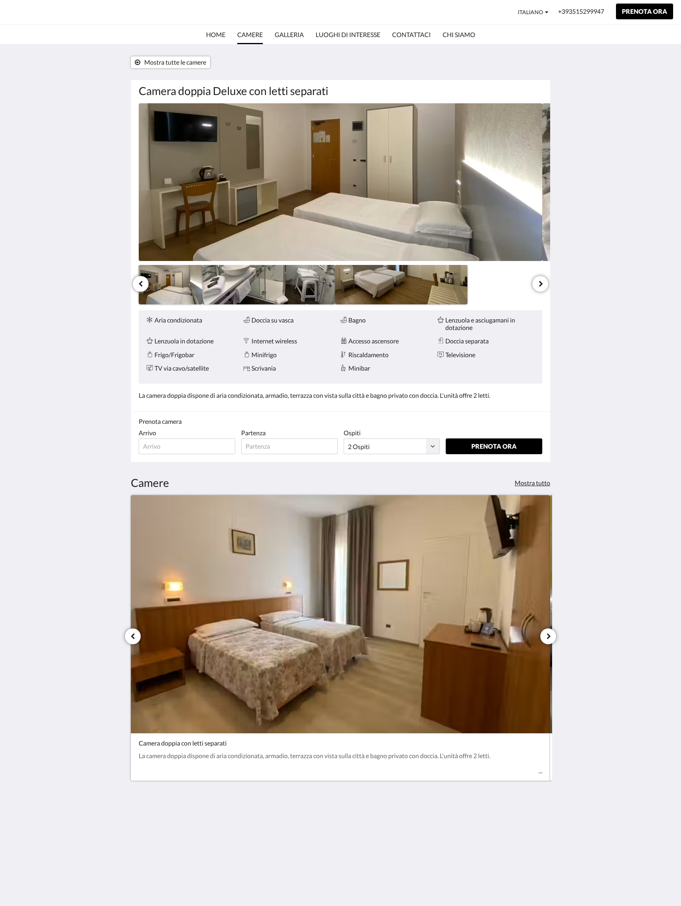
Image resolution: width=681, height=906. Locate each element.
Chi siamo (426, 856)
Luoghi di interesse (438, 843)
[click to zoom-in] (340, 182)
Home (421, 823)
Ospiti (352, 432)
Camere (423, 836)
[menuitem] (215, 35)
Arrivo (147, 432)
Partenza (253, 432)
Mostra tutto (532, 483)
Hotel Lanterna (48, 12)
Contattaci (427, 850)
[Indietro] (141, 284)
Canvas (532, 883)
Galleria (423, 829)
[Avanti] (540, 284)
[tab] (443, 810)
